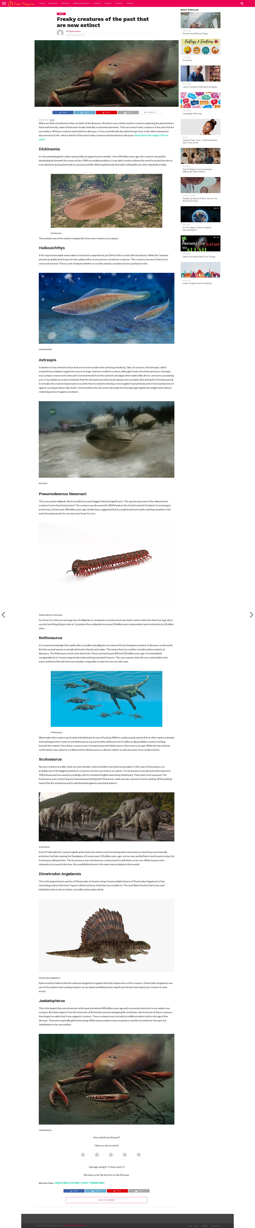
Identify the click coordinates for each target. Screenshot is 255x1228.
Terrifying (97, 1183)
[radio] (81, 1155)
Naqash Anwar (75, 31)
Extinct (75, 1183)
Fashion (65, 3)
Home (42, 3)
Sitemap (204, 1226)
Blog (197, 1226)
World (108, 3)
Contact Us (215, 1226)
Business (52, 3)
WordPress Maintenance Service (74, 1225)
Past (85, 1183)
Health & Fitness (81, 3)
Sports (119, 3)
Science (97, 3)
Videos (129, 3)
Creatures (61, 1183)
